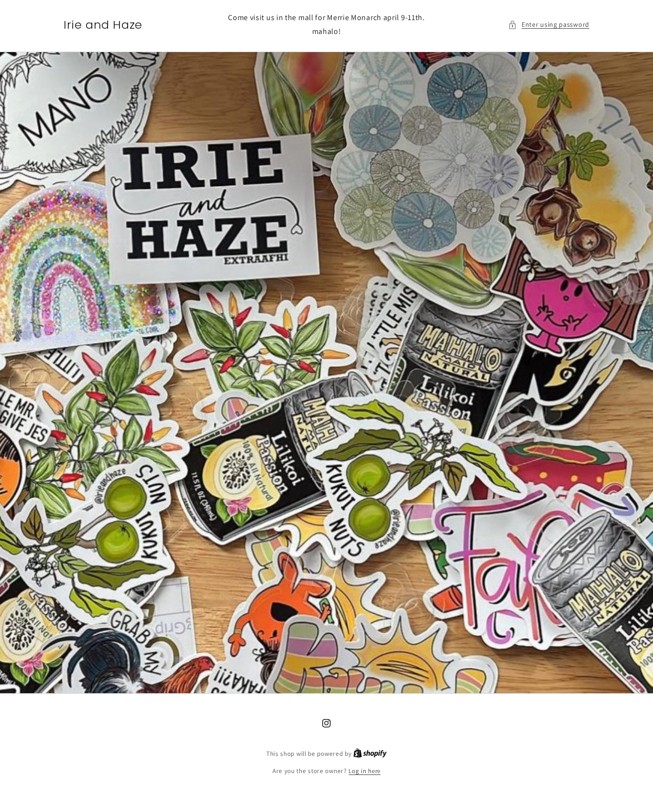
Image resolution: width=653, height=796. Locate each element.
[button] (548, 25)
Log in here (364, 771)
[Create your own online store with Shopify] (370, 754)
